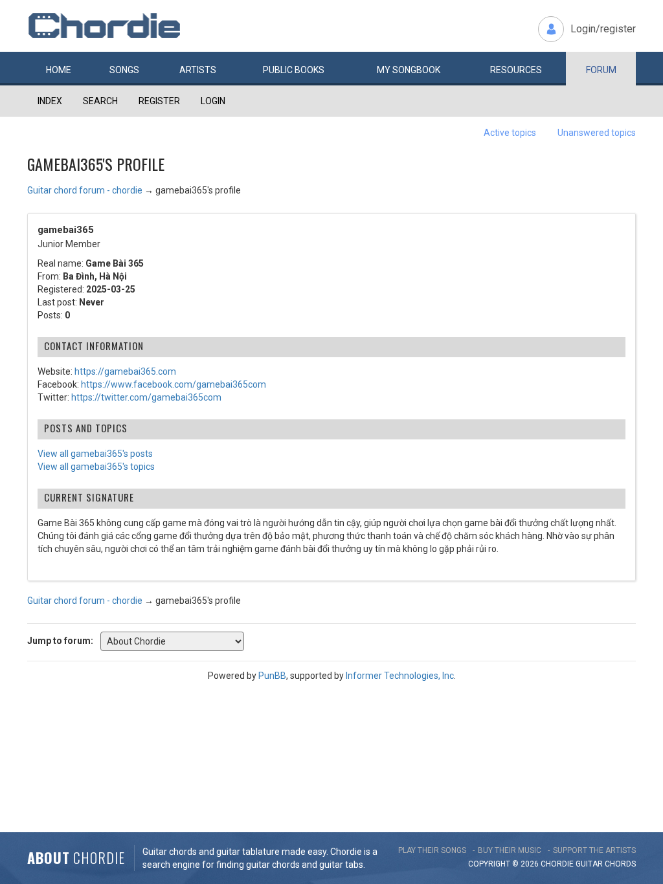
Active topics (510, 132)
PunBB (272, 675)
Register (159, 101)
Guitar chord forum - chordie (84, 190)
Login (213, 101)
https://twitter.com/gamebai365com (146, 397)
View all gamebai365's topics (96, 466)
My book (408, 70)
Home (58, 70)
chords (620, 863)
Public (293, 70)
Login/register (603, 29)
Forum (601, 70)
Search (100, 101)
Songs (124, 70)
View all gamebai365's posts (95, 453)
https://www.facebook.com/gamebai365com (173, 384)
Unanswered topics (596, 132)
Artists (197, 70)
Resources (516, 70)
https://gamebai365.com (125, 371)
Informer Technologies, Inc (400, 675)
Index (50, 101)
